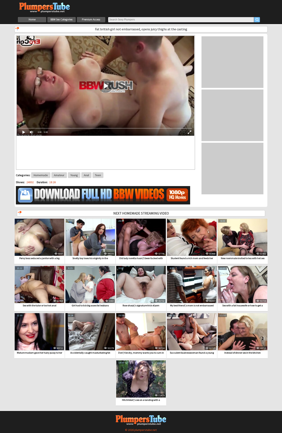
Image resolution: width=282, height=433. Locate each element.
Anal (86, 175)
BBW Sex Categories (61, 19)
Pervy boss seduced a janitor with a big (39, 258)
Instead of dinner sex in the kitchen (242, 352)
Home (32, 19)
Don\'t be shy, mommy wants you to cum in (141, 352)
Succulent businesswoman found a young (192, 352)
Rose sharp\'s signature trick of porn (141, 305)
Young (74, 175)
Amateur (59, 175)
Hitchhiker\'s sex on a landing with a (141, 399)
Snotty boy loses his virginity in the (90, 258)
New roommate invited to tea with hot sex (242, 258)
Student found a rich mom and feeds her (192, 258)
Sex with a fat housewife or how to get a (242, 305)
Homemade (41, 175)
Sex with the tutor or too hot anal (39, 305)
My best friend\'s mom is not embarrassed (192, 305)
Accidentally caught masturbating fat (90, 352)
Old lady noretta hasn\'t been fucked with (141, 258)
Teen (98, 175)
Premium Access (91, 19)
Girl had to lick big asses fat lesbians (90, 305)
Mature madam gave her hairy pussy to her (39, 352)
